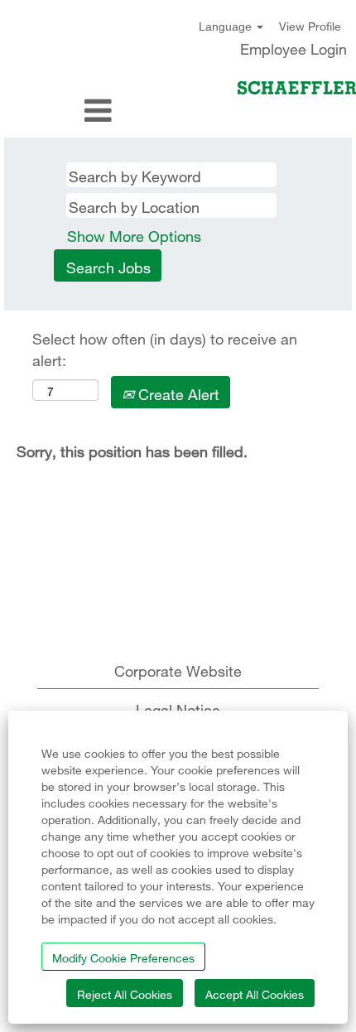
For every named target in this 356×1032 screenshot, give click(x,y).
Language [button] (227, 26)
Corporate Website (178, 668)
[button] (59, 111)
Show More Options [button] (134, 233)
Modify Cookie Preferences (123, 956)
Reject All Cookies (124, 992)
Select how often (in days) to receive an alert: (164, 347)
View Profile (310, 25)
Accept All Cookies (254, 992)
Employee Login (293, 47)
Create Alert (176, 392)
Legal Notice (178, 707)
